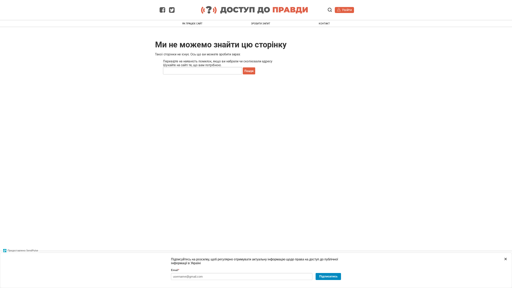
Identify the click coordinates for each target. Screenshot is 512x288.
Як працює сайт (192, 23)
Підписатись (328, 276)
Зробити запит (260, 23)
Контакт (324, 23)
